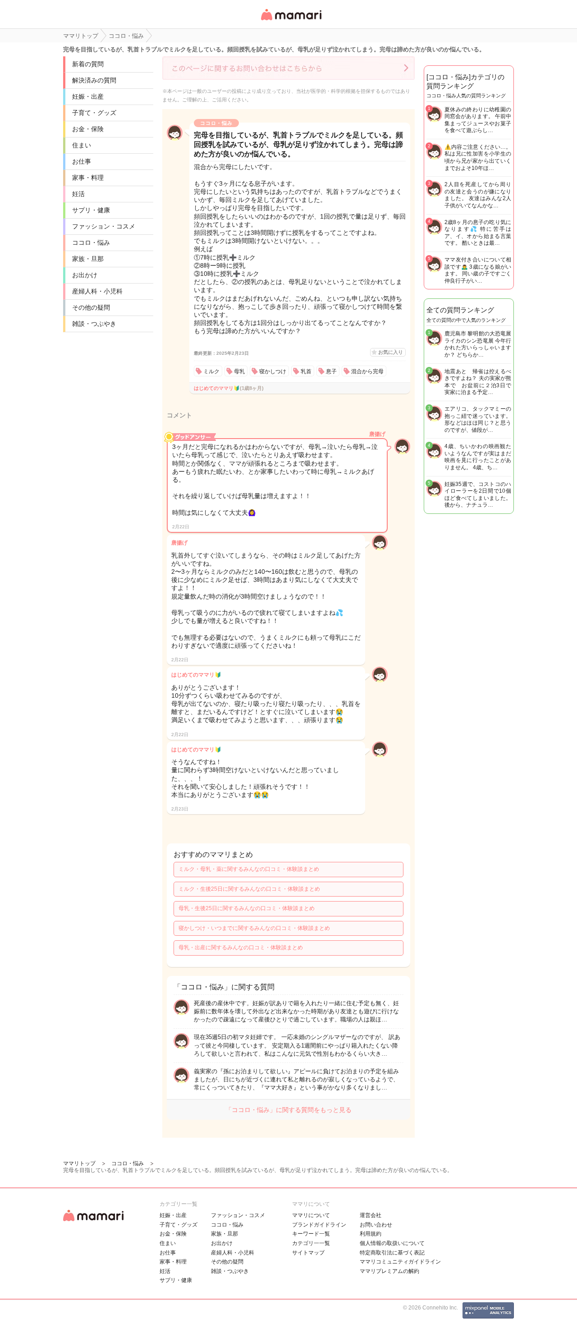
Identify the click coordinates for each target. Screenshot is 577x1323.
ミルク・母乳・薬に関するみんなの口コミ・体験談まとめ (249, 869)
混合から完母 (367, 371)
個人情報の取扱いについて (392, 1243)
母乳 (239, 371)
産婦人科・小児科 (97, 291)
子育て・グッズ (94, 112)
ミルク (211, 371)
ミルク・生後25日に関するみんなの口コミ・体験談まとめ (249, 889)
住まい (81, 145)
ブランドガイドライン (319, 1225)
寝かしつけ (272, 371)
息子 (331, 371)
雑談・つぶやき (94, 323)
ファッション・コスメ (103, 226)
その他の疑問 (91, 307)
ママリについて (311, 1215)
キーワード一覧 (311, 1234)
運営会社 (370, 1215)
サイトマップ (308, 1253)
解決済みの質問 (94, 80)
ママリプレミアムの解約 (389, 1271)
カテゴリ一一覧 (311, 1243)
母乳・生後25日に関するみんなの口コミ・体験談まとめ (247, 908)
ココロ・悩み (91, 242)
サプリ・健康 (91, 210)
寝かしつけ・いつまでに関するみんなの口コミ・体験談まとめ (254, 928)
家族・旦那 (88, 258)
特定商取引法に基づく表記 (392, 1253)
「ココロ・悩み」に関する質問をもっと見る (288, 1109)
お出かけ (84, 275)
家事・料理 (88, 177)
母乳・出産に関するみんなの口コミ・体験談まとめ (241, 947)
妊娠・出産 (88, 96)
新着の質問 (88, 64)
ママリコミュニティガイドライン (400, 1262)
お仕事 (81, 161)
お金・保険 (88, 129)
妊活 (78, 193)
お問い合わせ (376, 1225)
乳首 (306, 371)
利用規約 (370, 1234)
